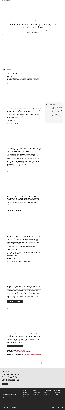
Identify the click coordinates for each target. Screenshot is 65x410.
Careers (45, 400)
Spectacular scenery (11, 108)
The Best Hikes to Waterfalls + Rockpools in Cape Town (57, 107)
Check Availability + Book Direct (15, 345)
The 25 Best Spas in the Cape (56, 120)
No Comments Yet (33, 363)
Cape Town (4, 20)
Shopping (43, 16)
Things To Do (23, 16)
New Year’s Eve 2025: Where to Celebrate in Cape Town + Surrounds (56, 115)
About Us (45, 397)
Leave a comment (15, 363)
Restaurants (17, 16)
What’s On (38, 16)
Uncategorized (10, 20)
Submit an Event (57, 392)
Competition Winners (37, 400)
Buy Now (5, 384)
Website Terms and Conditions (57, 407)
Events (24, 398)
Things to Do (25, 396)
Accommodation (31, 16)
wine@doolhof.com (21, 350)
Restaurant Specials (36, 392)
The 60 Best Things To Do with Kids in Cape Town (57, 111)
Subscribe (45, 392)
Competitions (35, 397)
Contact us (56, 394)
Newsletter (48, 16)
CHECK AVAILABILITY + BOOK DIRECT (15, 301)
